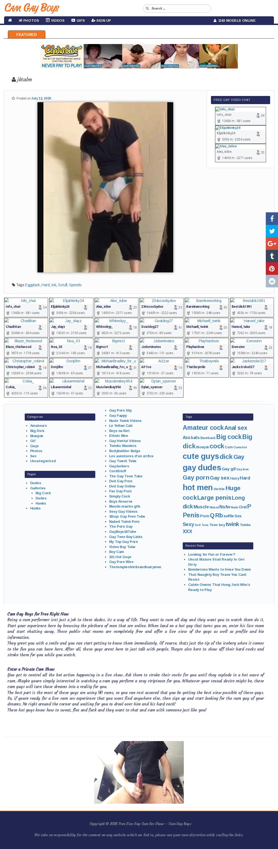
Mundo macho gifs (124, 506)
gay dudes (202, 467)
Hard (45, 285)
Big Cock (43, 493)
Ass (186, 437)
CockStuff (117, 471)
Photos (36, 451)
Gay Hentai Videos (125, 441)
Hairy (234, 478)
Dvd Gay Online (122, 486)
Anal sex (235, 428)
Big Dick (37, 431)
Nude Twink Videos (125, 421)
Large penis (214, 497)
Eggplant (32, 285)
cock (217, 446)
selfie (228, 516)
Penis (191, 515)
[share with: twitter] (272, 231)
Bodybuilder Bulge (124, 451)
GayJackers (119, 466)
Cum (229, 447)
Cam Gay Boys (31, 7)
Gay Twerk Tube (123, 461)
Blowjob (36, 436)
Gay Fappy (118, 415)
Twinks (245, 525)
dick (226, 456)
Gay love (242, 469)
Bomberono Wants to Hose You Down (219, 569)
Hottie (219, 489)
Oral (243, 507)
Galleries (38, 488)
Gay (238, 456)
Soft (198, 525)
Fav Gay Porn (120, 491)
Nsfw (224, 506)
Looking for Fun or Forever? (211, 554)
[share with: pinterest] (272, 268)
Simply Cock (119, 496)
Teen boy (217, 525)
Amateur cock (203, 427)
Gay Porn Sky (120, 410)
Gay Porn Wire (121, 562)
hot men (198, 487)
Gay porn (196, 477)
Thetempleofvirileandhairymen (135, 567)
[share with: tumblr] (272, 256)
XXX (187, 531)
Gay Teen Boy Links (125, 537)
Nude (234, 507)
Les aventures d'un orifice (131, 456)
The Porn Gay (120, 526)
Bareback (208, 438)
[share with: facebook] (272, 218)
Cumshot (240, 447)
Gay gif (229, 469)
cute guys (201, 456)
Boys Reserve (120, 501)
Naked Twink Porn (124, 522)
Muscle (201, 506)
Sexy (188, 524)
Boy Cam (116, 552)
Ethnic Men (118, 436)
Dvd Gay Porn (120, 481)
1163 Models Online (236, 20)
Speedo (75, 285)
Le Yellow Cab (120, 426)
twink (232, 524)
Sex (33, 456)
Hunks (41, 503)
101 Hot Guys (120, 557)
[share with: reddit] (272, 281)
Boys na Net (119, 431)
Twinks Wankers (123, 446)
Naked (214, 507)
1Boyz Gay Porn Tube (127, 516)
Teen (204, 525)
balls (195, 438)
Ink (53, 285)
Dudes (35, 483)
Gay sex (219, 478)
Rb (219, 515)
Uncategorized (43, 461)
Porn (204, 516)
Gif (32, 441)
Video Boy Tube (122, 547)
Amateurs (38, 426)
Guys (34, 446)
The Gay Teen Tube (126, 476)
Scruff (62, 285)
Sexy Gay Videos (123, 511)
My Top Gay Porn (123, 542)
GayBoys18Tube (122, 532)
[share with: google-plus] (272, 243)
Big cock (229, 436)
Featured (26, 34)
